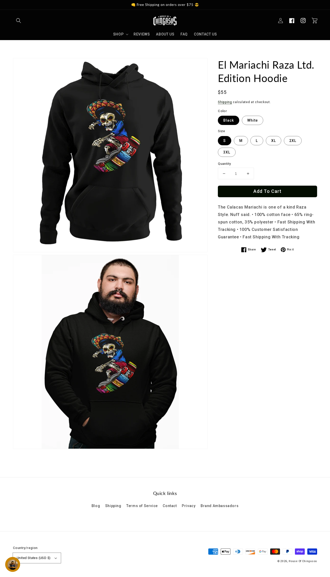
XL (273, 141)
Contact (170, 506)
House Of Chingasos (303, 561)
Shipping (225, 102)
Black (228, 120)
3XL (226, 152)
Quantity (224, 164)
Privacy (188, 506)
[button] (18, 20)
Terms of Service (142, 506)
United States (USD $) (34, 558)
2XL (292, 141)
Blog (96, 506)
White (252, 120)
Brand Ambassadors (219, 506)
